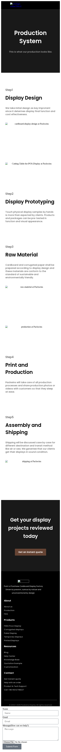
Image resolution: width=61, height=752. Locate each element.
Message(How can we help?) (16, 725)
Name (5, 709)
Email (5, 717)
